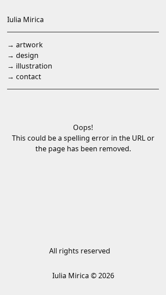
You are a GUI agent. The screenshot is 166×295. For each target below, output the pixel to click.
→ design (23, 55)
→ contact (24, 76)
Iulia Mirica (25, 19)
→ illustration (29, 66)
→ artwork (25, 45)
